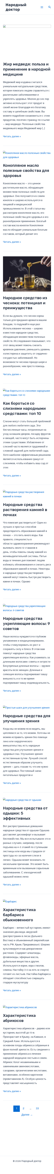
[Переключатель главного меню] (41, 7)
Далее (27, 1114)
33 (37, 1108)
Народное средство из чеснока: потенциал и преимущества (25, 303)
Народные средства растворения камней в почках (25, 509)
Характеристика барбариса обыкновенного (19, 914)
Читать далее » (12, 136)
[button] (49, 7)
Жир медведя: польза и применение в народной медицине (26, 69)
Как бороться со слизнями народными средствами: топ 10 (24, 408)
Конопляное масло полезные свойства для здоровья (26, 170)
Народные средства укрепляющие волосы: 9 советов (26, 623)
